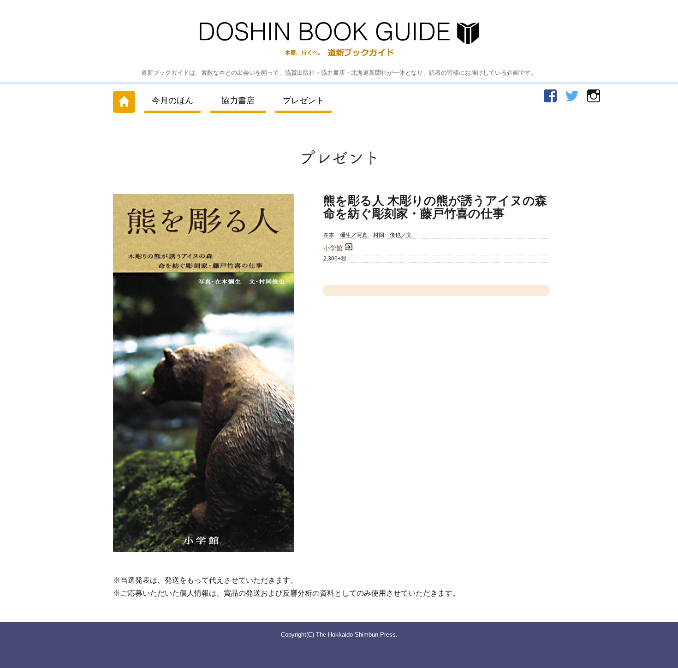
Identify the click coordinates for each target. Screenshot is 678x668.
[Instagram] (593, 96)
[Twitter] (572, 96)
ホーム (124, 100)
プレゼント (303, 100)
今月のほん (172, 100)
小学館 (333, 248)
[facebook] (550, 96)
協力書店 (238, 100)
